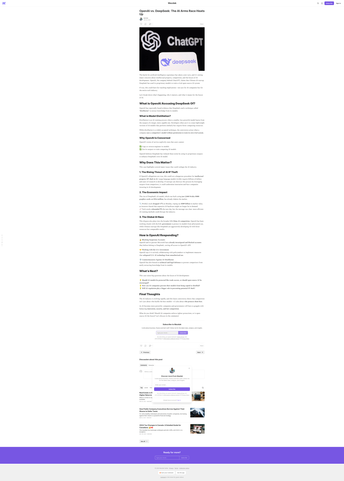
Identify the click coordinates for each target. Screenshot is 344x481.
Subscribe (329, 3)
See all (143, 441)
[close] (189, 368)
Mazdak (146, 18)
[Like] (141, 24)
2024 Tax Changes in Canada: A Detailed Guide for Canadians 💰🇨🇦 (160, 426)
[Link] (136, 103)
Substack (163, 477)
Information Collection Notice (171, 395)
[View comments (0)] (145, 24)
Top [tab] (141, 387)
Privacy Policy (185, 395)
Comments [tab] (143, 365)
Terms (176, 468)
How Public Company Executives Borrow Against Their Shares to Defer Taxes (162, 410)
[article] (172, 414)
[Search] (318, 3)
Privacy (171, 468)
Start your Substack (167, 473)
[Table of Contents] (2, 240)
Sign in (338, 3)
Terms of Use (180, 393)
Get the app (180, 473)
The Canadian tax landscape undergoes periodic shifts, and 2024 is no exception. (160, 431)
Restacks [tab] (151, 365)
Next (199, 352)
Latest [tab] (146, 387)
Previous (146, 352)
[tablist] (147, 365)
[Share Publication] (322, 3)
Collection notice (184, 468)
